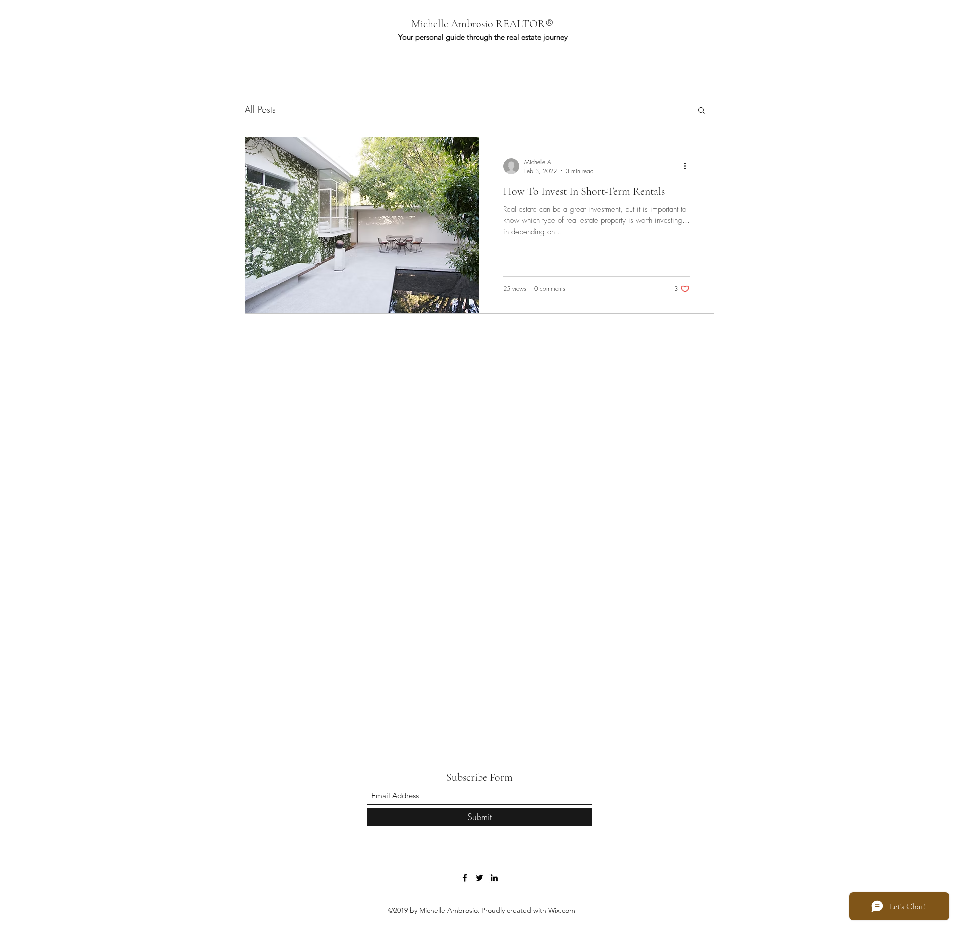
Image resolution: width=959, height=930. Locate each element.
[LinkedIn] (494, 878)
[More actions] (688, 166)
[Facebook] (465, 878)
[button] (701, 111)
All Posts (260, 109)
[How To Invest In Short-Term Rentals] (362, 225)
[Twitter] (479, 878)
